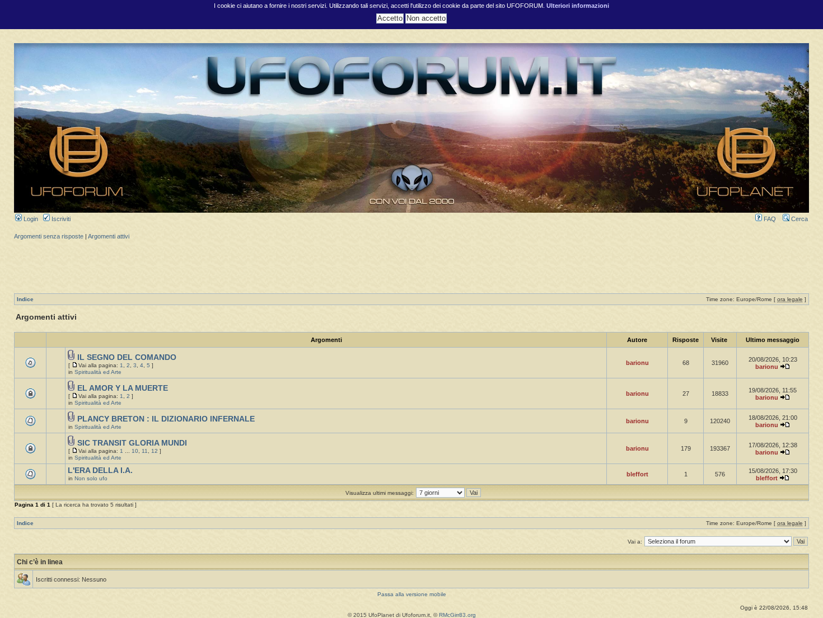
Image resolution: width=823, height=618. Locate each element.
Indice (25, 299)
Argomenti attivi (108, 236)
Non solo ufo (90, 478)
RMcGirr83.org (457, 615)
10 (135, 451)
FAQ (769, 219)
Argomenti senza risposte (48, 236)
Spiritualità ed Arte (97, 372)
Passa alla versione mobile (411, 594)
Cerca (798, 219)
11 (145, 451)
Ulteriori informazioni (577, 5)
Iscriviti (60, 219)
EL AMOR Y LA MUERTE (122, 388)
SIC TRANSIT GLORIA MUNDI (132, 443)
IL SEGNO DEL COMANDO (126, 357)
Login (30, 219)
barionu (637, 362)
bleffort (637, 474)
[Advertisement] (411, 265)
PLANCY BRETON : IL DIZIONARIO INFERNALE (166, 419)
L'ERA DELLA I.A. (100, 470)
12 (154, 451)
